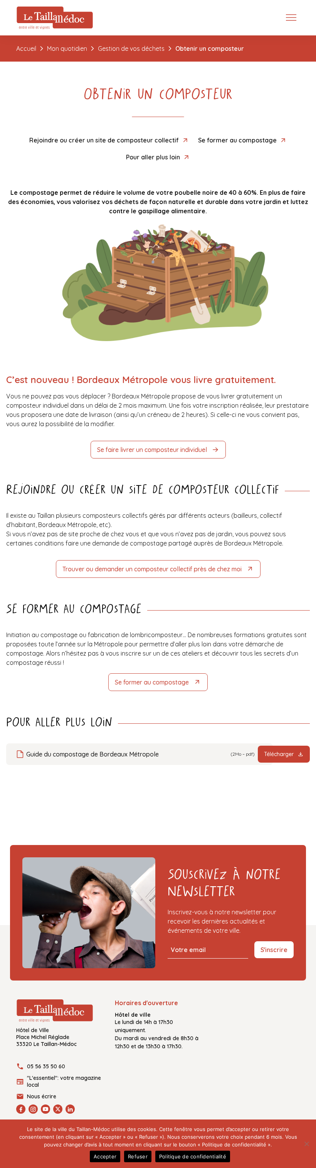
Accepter (105, 1156)
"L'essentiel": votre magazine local (64, 1081)
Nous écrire (41, 1096)
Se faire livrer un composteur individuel (152, 449)
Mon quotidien (67, 48)
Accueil (26, 48)
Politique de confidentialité (192, 1156)
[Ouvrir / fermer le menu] (293, 17)
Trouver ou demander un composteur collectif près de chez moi (152, 569)
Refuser (138, 1156)
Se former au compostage (237, 140)
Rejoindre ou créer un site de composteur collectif (104, 140)
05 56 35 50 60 (46, 1066)
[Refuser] (306, 1144)
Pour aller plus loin (153, 157)
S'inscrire (274, 950)
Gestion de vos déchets (131, 48)
